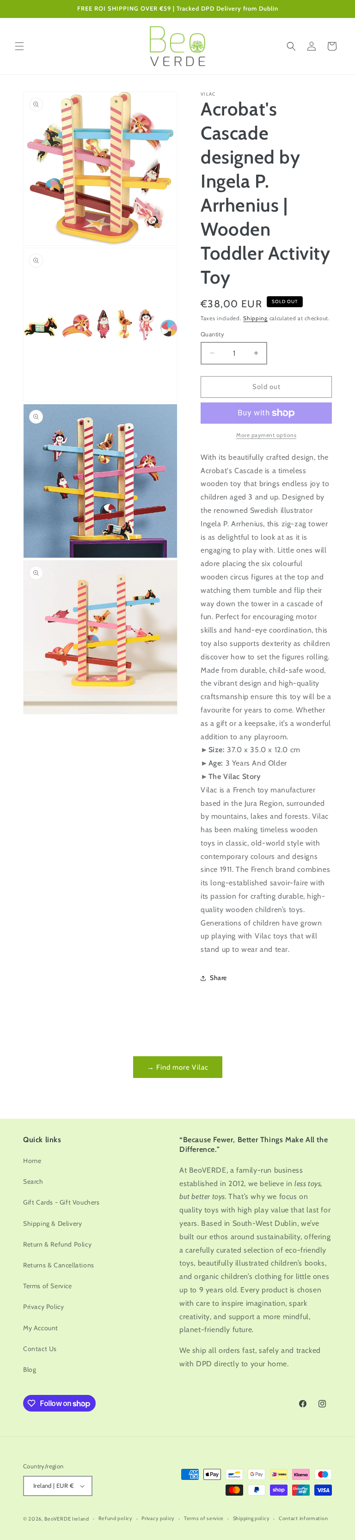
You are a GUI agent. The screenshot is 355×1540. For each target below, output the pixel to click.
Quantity (212, 334)
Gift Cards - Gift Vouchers (61, 1202)
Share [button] (218, 978)
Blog (29, 1369)
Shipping (255, 318)
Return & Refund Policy (57, 1244)
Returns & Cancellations (58, 1265)
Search (33, 1181)
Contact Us (40, 1349)
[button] (19, 46)
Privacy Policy (43, 1307)
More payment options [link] (266, 435)
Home (32, 1161)
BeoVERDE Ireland (66, 1519)
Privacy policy (158, 1518)
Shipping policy (251, 1518)
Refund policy (115, 1518)
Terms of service (204, 1518)
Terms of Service (47, 1286)
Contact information (303, 1518)
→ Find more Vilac (177, 1067)
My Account (40, 1328)
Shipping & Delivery (52, 1223)
